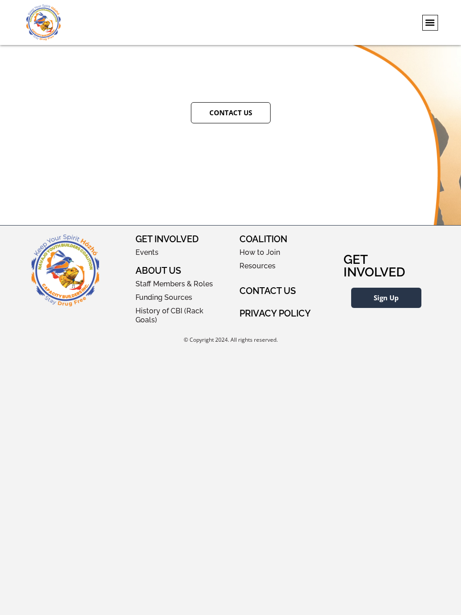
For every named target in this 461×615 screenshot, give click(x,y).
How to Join (260, 252)
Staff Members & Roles (174, 284)
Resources (258, 266)
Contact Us (268, 290)
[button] (430, 23)
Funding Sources (164, 297)
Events (147, 252)
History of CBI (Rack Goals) (169, 315)
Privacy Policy (275, 313)
